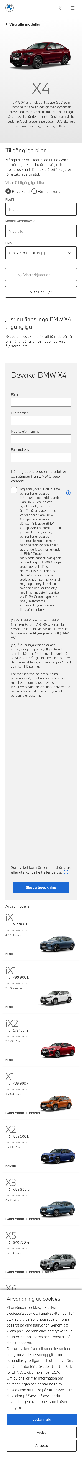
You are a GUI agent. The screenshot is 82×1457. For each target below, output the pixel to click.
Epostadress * (21, 449)
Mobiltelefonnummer (26, 431)
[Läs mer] (68, 492)
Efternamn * (20, 413)
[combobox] (41, 231)
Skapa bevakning (41, 887)
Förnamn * (19, 394)
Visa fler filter (41, 292)
